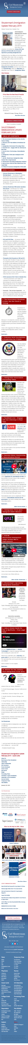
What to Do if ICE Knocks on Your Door (9, 908)
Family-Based (4, 988)
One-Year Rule (4, 1031)
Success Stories (5, 779)
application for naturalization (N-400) (14, 476)
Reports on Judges (5, 1016)
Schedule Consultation (13, 918)
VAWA (15, 1031)
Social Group (4, 1028)
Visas (15, 1004)
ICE (2, 963)
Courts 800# (4, 1012)
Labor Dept (16, 1000)
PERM (2, 772)
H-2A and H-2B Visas (8, 239)
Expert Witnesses (5, 1029)
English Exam (17, 976)
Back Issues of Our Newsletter (8, 760)
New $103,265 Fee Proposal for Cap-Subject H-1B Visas (13, 886)
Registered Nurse (11, 649)
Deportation (5, 1008)
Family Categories (18, 1016)
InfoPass (16, 1028)
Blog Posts (19, 68)
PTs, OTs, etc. (17, 980)
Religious (3, 1026)
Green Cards (4, 768)
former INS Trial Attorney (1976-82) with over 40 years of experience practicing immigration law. (12, 51)
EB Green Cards (5, 1004)
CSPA (15, 1019)
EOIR (2, 968)
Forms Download (5, 767)
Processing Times (5, 774)
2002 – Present (17, 1010)
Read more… (4, 334)
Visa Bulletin (4, 782)
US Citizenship (18, 983)
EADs (2, 993)
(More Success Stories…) (20, 506)
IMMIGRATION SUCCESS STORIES (8, 906)
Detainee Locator (5, 1017)
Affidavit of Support (18, 1024)
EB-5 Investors (5, 765)
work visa (19, 655)
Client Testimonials (6, 763)
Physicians (4, 971)
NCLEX (15, 978)
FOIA (15, 1026)
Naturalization (17, 985)
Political (3, 1024)
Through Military (18, 990)
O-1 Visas (16, 966)
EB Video (16, 1014)
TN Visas (16, 968)
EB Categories (17, 1012)
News (3, 957)
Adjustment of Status (6, 992)
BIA (2, 1019)
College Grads (5, 996)
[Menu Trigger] (24, 3)
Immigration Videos (20, 70)
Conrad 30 (3, 975)
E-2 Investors (17, 959)
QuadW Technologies (18, 949)
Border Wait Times (18, 1005)
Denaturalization (18, 992)
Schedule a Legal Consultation (9, 775)
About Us (3, 758)
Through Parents (18, 988)
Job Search (4, 770)
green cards (4, 657)
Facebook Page (7, 68)
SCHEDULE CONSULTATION (14, 11)
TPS (15, 1029)
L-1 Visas (16, 964)
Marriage (3, 985)
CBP (2, 964)
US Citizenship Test (18, 987)
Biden (2, 959)
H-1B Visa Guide (17, 961)
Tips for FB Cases (18, 1017)
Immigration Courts (6, 1010)
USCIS (2, 489)
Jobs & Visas (17, 973)
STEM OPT (3, 1000)
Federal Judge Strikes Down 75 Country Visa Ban (11, 888)
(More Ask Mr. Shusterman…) (19, 579)
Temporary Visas (5, 780)
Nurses (16, 971)
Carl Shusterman (5, 721)
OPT (2, 998)
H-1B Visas (3, 1002)
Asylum (3, 1022)
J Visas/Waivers (17, 963)
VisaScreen (16, 975)
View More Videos (22, 881)
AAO (15, 1002)
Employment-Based (5, 987)
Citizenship (4, 761)
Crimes (3, 1014)
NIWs (2, 980)
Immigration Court (5, 966)
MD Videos (3, 976)
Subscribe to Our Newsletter (8, 777)
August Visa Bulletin (5, 895)
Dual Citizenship (18, 993)
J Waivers (3, 973)
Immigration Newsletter (7, 66)
